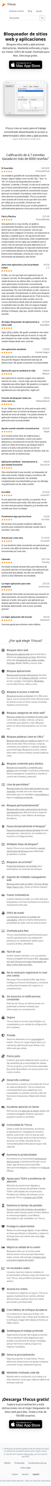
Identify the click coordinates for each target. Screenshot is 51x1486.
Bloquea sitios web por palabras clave (24, 740)
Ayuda (39, 11)
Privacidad (19, 1463)
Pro (8, 1069)
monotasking (41, 794)
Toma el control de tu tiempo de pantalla (26, 1209)
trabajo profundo (30, 678)
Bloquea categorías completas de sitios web (27, 716)
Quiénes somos (16, 11)
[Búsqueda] (42, 18)
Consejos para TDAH (32, 1197)
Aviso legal (25, 1467)
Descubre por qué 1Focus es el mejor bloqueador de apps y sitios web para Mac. (28, 961)
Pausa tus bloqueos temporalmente (23, 830)
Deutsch (25, 1474)
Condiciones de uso (37, 1463)
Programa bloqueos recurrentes (22, 866)
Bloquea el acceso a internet (20, 696)
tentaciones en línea (26, 657)
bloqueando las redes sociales (30, 660)
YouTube (11, 663)
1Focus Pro (28, 1454)
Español (36, 1474)
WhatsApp (39, 681)
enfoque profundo (24, 797)
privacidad (36, 1039)
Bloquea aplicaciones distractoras (22, 675)
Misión (7, 1463)
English (15, 1474)
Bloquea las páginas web (18, 654)
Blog (30, 11)
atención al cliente (30, 1110)
